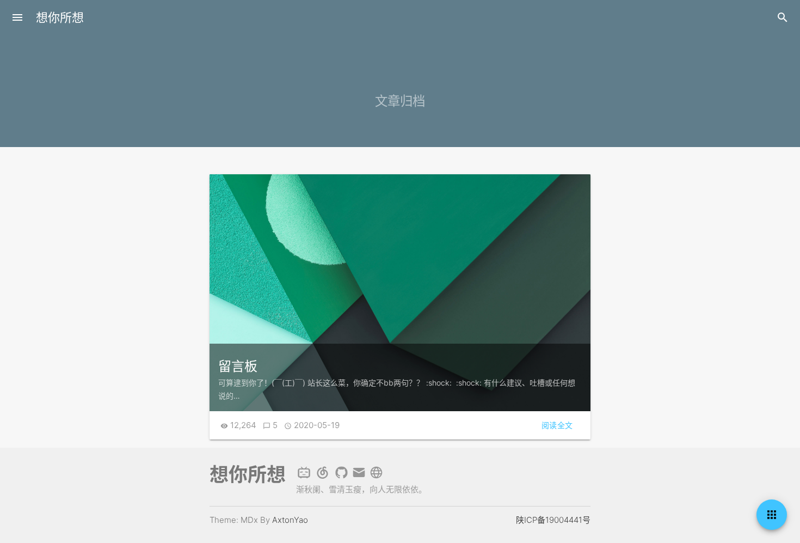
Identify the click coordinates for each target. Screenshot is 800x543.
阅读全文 (557, 425)
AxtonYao (290, 520)
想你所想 (60, 17)
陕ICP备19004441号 (553, 520)
